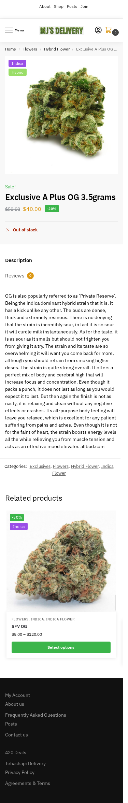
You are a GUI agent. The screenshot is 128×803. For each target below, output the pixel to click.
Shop (58, 6)
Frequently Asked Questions (35, 715)
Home (10, 49)
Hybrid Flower (57, 49)
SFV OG (19, 626)
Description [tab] (18, 260)
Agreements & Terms (27, 783)
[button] (110, 30)
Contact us (16, 735)
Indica (37, 619)
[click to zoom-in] (64, 115)
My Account (17, 695)
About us (14, 704)
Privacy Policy (19, 772)
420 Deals (15, 752)
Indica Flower (60, 619)
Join (84, 6)
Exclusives (40, 466)
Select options (60, 647)
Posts (72, 6)
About (45, 6)
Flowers (30, 49)
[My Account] (98, 30)
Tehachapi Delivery (25, 763)
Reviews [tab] (18, 275)
